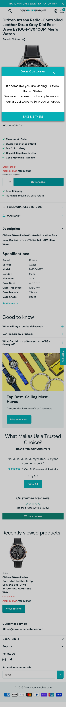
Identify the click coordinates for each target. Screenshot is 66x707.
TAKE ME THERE (33, 116)
